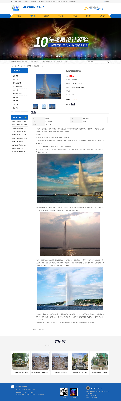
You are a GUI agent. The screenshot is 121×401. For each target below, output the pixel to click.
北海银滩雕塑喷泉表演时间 (19, 128)
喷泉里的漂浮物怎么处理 (18, 151)
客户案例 (88, 16)
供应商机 (32, 16)
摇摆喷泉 (15, 101)
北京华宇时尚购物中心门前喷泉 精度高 (20, 131)
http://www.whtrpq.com (38, 329)
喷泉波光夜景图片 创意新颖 (80, 372)
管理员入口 (36, 394)
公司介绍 (60, 16)
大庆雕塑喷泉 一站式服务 (20, 372)
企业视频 (46, 16)
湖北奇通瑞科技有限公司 (22, 392)
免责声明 (30, 394)
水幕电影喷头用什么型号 (18, 148)
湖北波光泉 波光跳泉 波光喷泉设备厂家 (20, 121)
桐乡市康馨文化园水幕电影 (19, 135)
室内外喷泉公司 (17, 86)
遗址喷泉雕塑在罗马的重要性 (19, 138)
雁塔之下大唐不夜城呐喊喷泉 (19, 124)
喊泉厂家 (28, 66)
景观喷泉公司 (17, 83)
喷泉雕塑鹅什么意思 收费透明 (60, 372)
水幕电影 (15, 97)
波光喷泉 (15, 76)
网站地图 (41, 394)
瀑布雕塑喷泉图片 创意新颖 (40, 372)
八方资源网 (25, 394)
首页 (18, 66)
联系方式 (102, 16)
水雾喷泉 (15, 108)
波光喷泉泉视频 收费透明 (99, 372)
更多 (26, 117)
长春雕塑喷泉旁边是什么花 (19, 145)
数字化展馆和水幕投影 (17, 141)
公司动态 (74, 16)
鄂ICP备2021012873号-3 (32, 389)
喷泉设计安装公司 (18, 93)
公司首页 (18, 16)
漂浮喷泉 (15, 90)
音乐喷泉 (15, 104)
